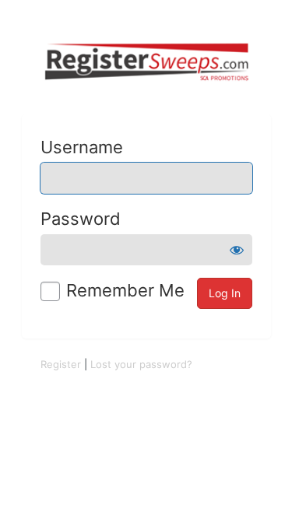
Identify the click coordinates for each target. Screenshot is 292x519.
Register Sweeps (146, 62)
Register (60, 364)
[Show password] (236, 249)
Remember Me (125, 290)
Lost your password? (141, 364)
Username (81, 147)
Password (80, 219)
